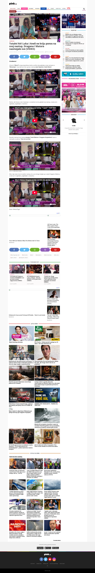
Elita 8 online (25, 255)
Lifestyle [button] (58, 8)
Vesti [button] (18, 8)
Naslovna (13, 8)
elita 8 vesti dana (48, 255)
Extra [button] (64, 8)
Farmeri (43, 8)
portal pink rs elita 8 (23, 257)
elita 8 (31, 255)
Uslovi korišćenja (54, 563)
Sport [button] (52, 8)
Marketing (39, 563)
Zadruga (24, 8)
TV (48, 8)
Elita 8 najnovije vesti (14, 255)
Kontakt (33, 563)
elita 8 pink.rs (39, 255)
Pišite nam (62, 563)
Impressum (45, 563)
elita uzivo (56, 255)
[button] (11, 271)
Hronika (37, 8)
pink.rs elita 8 (13, 257)
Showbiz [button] (31, 8)
